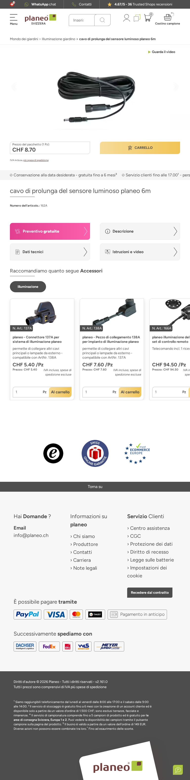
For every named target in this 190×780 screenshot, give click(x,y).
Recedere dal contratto (150, 592)
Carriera (82, 560)
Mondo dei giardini (24, 39)
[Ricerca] (102, 20)
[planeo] (118, 766)
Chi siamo (84, 536)
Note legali (85, 568)
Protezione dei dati (151, 544)
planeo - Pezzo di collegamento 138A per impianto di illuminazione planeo (111, 339)
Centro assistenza (150, 528)
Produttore (85, 544)
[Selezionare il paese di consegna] (12, 4)
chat (43, 4)
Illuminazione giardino (58, 39)
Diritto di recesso (149, 552)
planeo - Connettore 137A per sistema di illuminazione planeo (37, 339)
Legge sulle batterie (152, 560)
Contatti (85, 4)
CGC (135, 536)
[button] (12, 4)
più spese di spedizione (35, 160)
